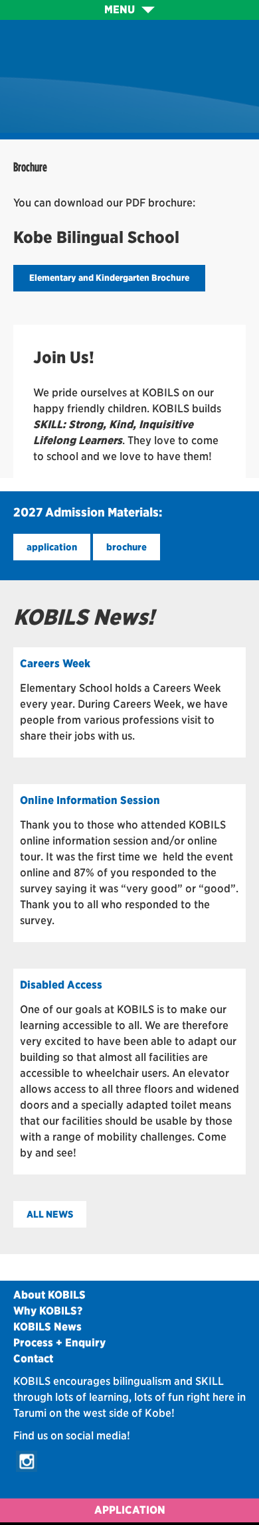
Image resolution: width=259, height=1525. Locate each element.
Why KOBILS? (47, 1311)
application (52, 547)
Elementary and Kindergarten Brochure (109, 278)
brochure (126, 547)
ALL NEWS (50, 1214)
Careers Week (55, 663)
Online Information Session (90, 800)
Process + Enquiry (59, 1342)
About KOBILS (49, 1295)
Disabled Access (61, 985)
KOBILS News (47, 1327)
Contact (33, 1358)
